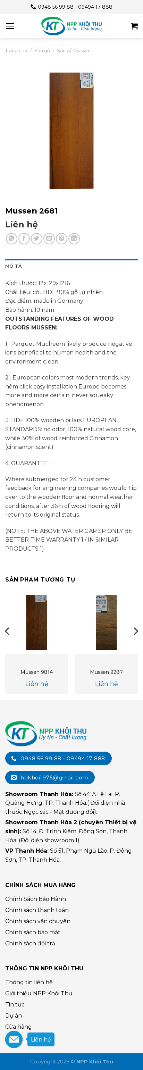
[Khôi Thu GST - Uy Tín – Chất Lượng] (71, 26)
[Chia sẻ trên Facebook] (24, 238)
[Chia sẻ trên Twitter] (36, 238)
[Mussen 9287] (106, 622)
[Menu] (10, 26)
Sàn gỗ (42, 50)
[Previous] (7, 645)
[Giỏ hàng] (134, 26)
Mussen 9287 (106, 672)
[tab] (71, 266)
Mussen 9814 (36, 672)
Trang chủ (16, 50)
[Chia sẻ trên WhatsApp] (11, 238)
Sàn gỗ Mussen (74, 50)
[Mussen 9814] (36, 622)
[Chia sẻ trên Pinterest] (61, 238)
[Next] (135, 645)
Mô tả (13, 266)
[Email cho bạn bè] (49, 238)
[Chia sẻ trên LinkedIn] (74, 238)
